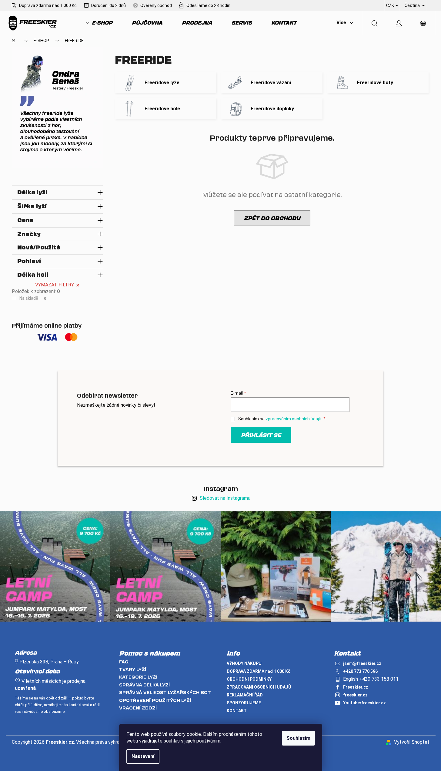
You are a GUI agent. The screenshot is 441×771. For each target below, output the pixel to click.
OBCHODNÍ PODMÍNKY (249, 679)
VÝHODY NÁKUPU (244, 663)
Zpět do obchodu (272, 218)
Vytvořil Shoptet (411, 742)
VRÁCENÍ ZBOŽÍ (138, 708)
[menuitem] (99, 23)
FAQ (124, 661)
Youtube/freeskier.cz (364, 702)
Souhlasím (298, 738)
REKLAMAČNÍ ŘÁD (245, 695)
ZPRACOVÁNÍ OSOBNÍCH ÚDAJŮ (259, 687)
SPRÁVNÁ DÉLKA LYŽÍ (144, 685)
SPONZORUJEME (244, 702)
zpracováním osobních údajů (293, 418)
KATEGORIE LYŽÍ (138, 677)
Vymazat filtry (54, 285)
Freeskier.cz (355, 687)
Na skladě (32, 298)
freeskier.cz (355, 695)
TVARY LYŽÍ (132, 669)
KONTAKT (237, 710)
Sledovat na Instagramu (225, 498)
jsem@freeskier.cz (362, 663)
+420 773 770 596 (360, 671)
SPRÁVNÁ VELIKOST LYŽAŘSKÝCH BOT (165, 692)
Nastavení (143, 756)
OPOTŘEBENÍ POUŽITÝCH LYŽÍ (155, 700)
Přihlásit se (261, 435)
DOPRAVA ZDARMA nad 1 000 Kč (258, 671)
